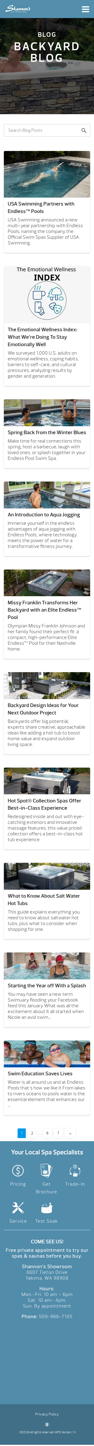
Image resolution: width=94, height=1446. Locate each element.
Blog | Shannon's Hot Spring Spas (18, 9)
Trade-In (75, 1184)
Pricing (18, 1184)
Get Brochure (46, 1188)
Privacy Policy (47, 1414)
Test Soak (46, 1221)
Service (18, 1221)
